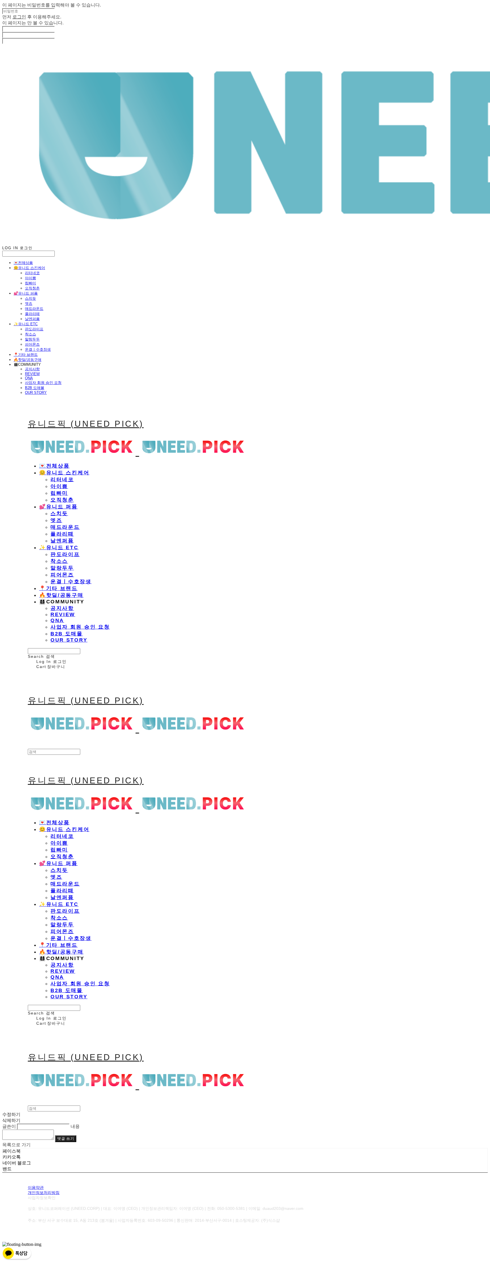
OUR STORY (36, 392)
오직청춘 (32, 288)
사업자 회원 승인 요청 (43, 383)
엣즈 (28, 303)
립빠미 (30, 283)
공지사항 (32, 369)
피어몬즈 (32, 344)
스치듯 (30, 298)
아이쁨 (30, 278)
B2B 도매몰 (34, 388)
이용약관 (36, 1187)
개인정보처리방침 (44, 1192)
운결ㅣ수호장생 (38, 349)
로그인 (19, 16)
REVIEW (32, 374)
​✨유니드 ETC (26, 324)
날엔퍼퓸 (32, 319)
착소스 (30, 334)
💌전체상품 (23, 263)
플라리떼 (32, 314)
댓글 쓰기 (65, 1138)
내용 (75, 1126)
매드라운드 (34, 309)
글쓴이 (9, 1126)
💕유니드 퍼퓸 (26, 293)
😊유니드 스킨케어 (29, 268)
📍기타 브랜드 (26, 354)
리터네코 (32, 273)
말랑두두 (32, 339)
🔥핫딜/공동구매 (27, 360)
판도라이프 (34, 329)
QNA (29, 378)
